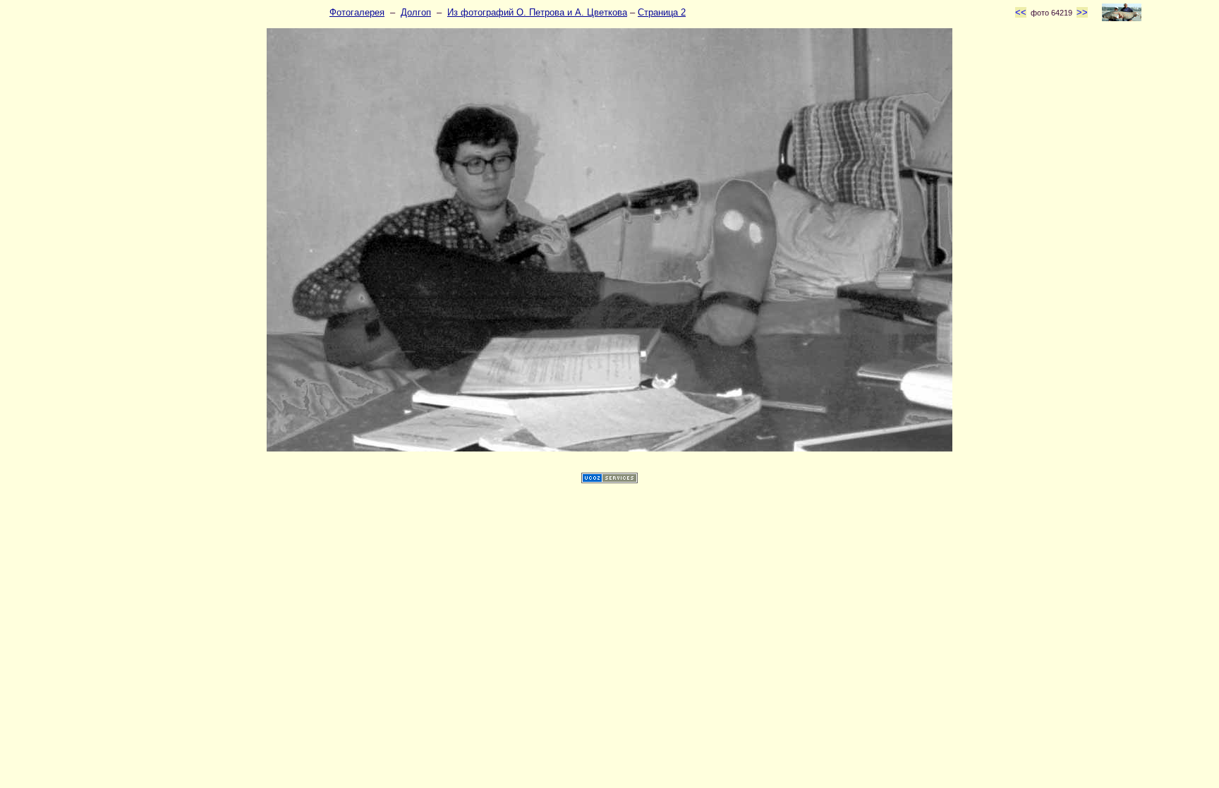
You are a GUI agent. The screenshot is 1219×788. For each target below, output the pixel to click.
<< (1020, 12)
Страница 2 (662, 12)
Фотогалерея (356, 12)
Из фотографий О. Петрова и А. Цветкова (537, 12)
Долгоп (416, 12)
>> (1082, 12)
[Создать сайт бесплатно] (609, 480)
